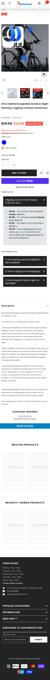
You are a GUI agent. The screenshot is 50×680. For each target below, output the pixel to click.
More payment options (25, 187)
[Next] (46, 80)
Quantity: (5, 159)
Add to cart (19, 173)
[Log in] (39, 3)
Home (3, 9)
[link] (12, 485)
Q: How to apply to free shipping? (22, 271)
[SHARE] (47, 173)
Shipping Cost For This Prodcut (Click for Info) (21, 201)
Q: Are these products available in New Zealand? (23, 261)
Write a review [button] (25, 425)
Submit (39, 639)
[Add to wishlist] (41, 173)
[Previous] (41, 80)
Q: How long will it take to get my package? (22, 282)
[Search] (9, 3)
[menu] (3, 3)
